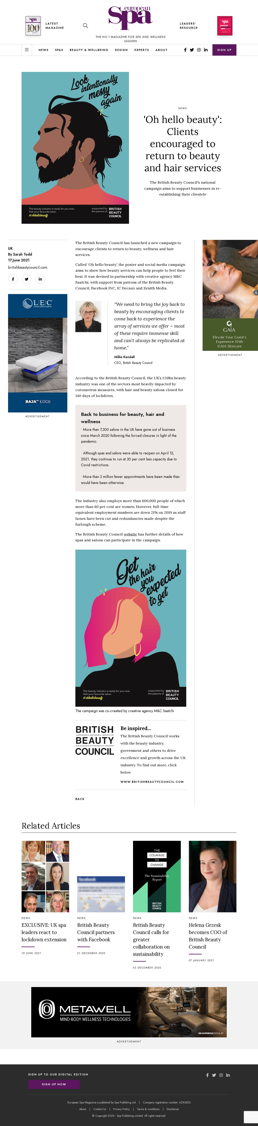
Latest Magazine (55, 26)
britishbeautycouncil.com (27, 267)
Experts (141, 50)
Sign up (224, 50)
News (43, 50)
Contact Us (99, 1109)
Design (121, 50)
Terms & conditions (148, 1109)
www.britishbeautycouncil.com (152, 782)
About (162, 50)
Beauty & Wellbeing (89, 50)
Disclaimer (173, 1109)
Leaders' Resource (189, 26)
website (130, 534)
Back (80, 799)
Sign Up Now (54, 1084)
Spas (59, 50)
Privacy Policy (121, 1109)
